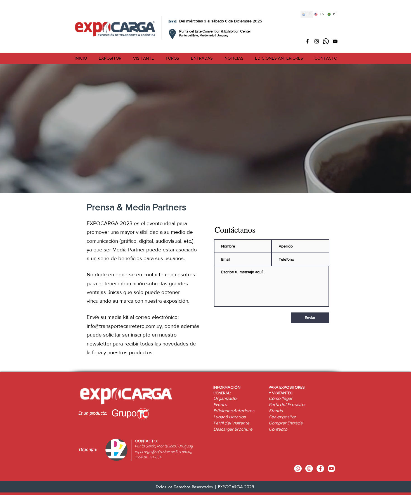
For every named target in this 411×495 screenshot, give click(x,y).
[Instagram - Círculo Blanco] (309, 468)
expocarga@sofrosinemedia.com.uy (163, 452)
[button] (110, 58)
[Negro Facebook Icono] (307, 41)
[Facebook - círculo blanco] (320, 468)
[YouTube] (331, 468)
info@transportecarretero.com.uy (124, 326)
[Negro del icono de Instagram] (317, 41)
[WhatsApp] (326, 41)
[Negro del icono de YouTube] (335, 41)
